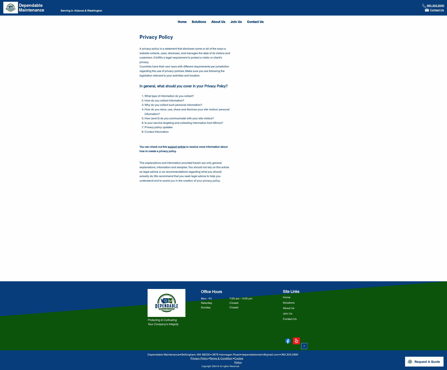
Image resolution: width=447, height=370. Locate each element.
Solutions (289, 302)
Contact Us (290, 319)
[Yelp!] (296, 341)
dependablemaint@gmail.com (260, 354)
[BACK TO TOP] (304, 346)
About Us (288, 308)
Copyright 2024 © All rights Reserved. (220, 366)
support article (177, 146)
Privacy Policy (199, 358)
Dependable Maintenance (31, 7)
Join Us (287, 313)
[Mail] (427, 10)
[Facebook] (287, 341)
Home (286, 297)
